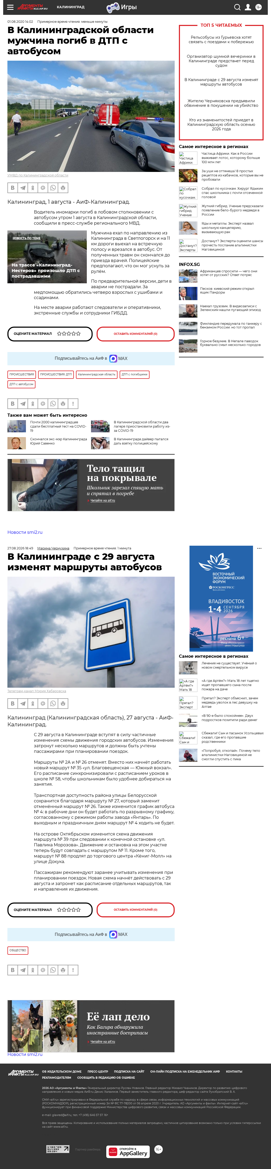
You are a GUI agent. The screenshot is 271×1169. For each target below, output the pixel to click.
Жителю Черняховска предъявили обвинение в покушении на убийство (221, 103)
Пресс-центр (98, 1071)
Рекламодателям (56, 1077)
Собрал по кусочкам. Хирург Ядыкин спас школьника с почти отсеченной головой (232, 192)
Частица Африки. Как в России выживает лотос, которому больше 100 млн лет (231, 158)
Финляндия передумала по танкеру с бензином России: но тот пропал (231, 325)
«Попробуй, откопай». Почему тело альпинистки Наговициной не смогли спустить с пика (231, 755)
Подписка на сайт (129, 1071)
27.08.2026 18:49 (20, 548)
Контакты (234, 1071)
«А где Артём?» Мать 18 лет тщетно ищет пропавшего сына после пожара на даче (230, 685)
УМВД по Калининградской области (37, 175)
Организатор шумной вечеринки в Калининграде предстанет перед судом (221, 61)
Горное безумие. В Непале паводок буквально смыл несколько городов (230, 343)
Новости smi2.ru (25, 532)
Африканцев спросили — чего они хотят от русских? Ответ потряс (228, 273)
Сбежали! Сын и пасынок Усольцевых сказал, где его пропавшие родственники (233, 737)
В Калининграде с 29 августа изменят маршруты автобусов (221, 82)
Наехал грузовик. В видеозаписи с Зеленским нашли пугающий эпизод (230, 308)
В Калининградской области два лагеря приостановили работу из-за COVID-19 (142, 426)
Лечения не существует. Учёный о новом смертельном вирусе (229, 665)
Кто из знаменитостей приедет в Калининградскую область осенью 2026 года (221, 124)
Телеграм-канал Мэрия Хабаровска (36, 691)
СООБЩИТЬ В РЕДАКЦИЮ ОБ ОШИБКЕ (106, 1077)
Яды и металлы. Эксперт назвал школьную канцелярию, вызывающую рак (228, 227)
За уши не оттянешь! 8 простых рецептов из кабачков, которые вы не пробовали (232, 175)
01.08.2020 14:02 (20, 22)
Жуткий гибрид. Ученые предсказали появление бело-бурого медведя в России (232, 210)
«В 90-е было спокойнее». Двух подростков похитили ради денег (230, 718)
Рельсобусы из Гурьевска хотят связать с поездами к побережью (221, 39)
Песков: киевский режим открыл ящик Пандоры (227, 290)
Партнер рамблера (87, 1149)
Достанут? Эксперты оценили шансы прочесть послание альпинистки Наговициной (232, 245)
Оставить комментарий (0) (135, 334)
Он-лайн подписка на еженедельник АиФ (185, 1071)
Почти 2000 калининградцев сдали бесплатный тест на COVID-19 (58, 426)
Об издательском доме (62, 1071)
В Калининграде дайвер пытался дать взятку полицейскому (141, 441)
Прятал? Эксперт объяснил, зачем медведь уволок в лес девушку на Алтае (230, 702)
